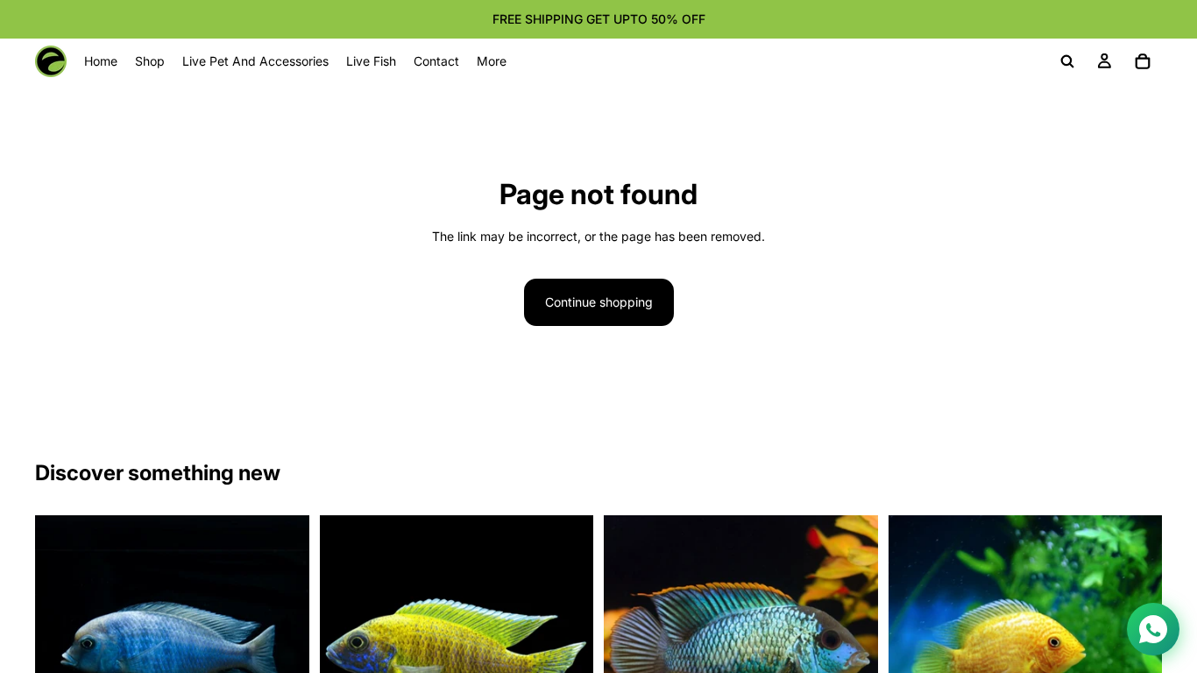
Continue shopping (599, 301)
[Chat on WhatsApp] (1153, 629)
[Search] (1067, 61)
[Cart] (1142, 61)
